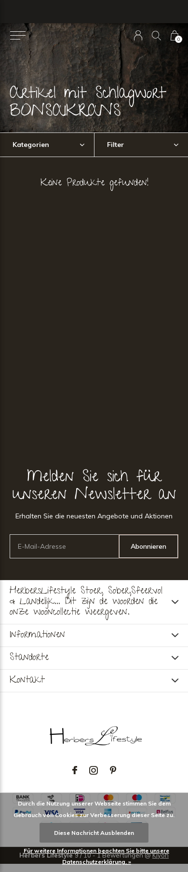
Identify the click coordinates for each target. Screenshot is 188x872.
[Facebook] (74, 770)
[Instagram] (93, 770)
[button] (17, 36)
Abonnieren (148, 546)
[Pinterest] (113, 770)
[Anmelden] (138, 35)
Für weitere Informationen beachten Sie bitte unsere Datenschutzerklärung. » (96, 856)
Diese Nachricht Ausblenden (94, 832)
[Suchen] (156, 35)
